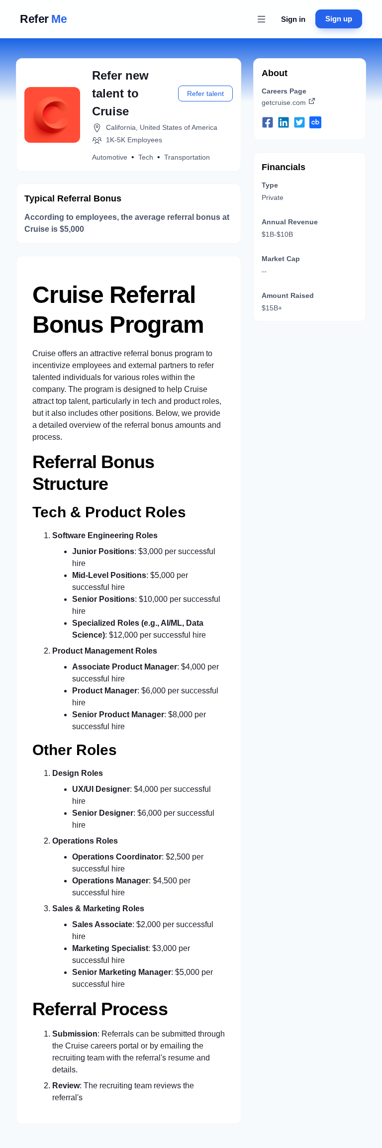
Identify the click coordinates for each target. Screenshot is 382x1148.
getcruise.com (284, 102)
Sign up (338, 18)
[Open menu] (261, 19)
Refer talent (205, 93)
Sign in (293, 19)
